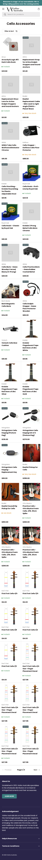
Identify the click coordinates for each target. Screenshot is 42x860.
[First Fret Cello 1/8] (10, 615)
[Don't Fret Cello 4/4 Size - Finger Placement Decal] (31, 652)
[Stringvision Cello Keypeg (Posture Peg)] (10, 416)
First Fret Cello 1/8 (9, 630)
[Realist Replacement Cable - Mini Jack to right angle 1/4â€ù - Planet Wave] (31, 84)
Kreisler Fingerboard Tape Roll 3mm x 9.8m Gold (30, 390)
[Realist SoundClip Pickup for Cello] (10, 492)
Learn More (9, 796)
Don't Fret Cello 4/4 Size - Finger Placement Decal (31, 668)
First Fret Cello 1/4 (30, 630)
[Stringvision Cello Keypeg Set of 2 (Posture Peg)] (31, 416)
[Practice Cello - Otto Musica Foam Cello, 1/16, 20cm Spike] (31, 535)
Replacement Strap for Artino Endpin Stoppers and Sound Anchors (31, 63)
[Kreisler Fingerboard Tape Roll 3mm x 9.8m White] (31, 329)
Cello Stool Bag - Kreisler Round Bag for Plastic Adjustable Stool (10, 190)
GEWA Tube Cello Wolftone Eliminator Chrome (10, 147)
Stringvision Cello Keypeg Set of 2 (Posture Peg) (30, 432)
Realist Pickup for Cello (30, 468)
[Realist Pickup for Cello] (31, 453)
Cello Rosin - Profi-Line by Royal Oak (31, 187)
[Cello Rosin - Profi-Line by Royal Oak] (31, 172)
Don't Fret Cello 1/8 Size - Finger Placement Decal (31, 710)
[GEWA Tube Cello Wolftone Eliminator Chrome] (10, 131)
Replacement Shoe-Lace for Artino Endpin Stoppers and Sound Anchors (10, 103)
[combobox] (21, 14)
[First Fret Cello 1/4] (31, 615)
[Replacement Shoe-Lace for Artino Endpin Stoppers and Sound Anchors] (10, 84)
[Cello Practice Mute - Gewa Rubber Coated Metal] (31, 253)
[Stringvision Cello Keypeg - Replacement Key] (10, 453)
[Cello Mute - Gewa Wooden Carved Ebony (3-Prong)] (10, 253)
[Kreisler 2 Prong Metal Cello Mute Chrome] (31, 211)
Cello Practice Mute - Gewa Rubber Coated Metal (31, 269)
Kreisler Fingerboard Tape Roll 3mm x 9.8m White (30, 346)
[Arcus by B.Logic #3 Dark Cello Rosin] (10, 45)
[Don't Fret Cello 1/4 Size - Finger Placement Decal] (10, 734)
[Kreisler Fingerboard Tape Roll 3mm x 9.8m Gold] (31, 372)
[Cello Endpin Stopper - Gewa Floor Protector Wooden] (31, 289)
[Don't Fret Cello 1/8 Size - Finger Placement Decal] (31, 693)
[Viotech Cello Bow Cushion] (10, 329)
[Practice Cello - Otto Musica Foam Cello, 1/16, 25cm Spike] (10, 535)
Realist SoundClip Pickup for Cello (9, 507)
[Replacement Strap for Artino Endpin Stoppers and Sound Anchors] (31, 45)
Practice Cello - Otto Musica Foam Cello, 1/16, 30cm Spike (31, 510)
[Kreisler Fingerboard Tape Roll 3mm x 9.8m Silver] (10, 372)
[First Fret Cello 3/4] (31, 579)
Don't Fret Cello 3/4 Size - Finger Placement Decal (10, 710)
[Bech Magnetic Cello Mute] (10, 289)
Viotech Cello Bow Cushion (9, 344)
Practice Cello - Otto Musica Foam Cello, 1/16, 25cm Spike (10, 553)
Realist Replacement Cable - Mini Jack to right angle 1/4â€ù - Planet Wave (31, 104)
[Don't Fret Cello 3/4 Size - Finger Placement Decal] (10, 693)
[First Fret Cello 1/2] (10, 652)
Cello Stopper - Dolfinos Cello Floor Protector (31, 147)
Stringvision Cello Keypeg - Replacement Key (9, 469)
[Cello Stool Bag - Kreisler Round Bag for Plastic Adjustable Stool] (10, 172)
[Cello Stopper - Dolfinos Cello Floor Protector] (31, 131)
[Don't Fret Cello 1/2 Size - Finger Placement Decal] (31, 734)
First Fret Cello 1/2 (9, 666)
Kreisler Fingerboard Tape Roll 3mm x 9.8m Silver (9, 390)
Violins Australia (12, 855)
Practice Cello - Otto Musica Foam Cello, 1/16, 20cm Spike (31, 553)
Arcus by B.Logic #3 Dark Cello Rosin (10, 60)
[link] (8, 770)
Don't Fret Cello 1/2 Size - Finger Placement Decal (31, 751)
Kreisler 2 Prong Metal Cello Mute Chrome (30, 228)
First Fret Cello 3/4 (30, 593)
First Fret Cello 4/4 (9, 593)
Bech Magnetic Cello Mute (8, 305)
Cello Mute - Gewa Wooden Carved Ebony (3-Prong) (9, 269)
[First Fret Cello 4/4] (10, 579)
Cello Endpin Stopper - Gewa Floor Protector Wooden (29, 307)
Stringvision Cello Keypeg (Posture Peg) (9, 432)
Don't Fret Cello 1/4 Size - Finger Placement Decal (10, 751)
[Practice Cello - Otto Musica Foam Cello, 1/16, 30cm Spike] (31, 492)
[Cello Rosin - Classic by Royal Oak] (10, 211)
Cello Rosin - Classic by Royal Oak (10, 226)
